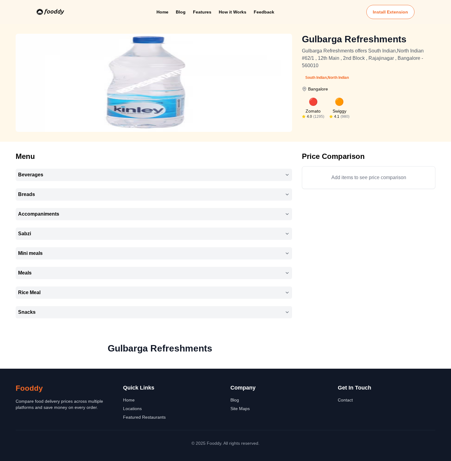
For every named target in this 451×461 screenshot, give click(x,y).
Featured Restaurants (144, 417)
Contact (345, 400)
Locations (132, 408)
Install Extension (390, 12)
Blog (181, 12)
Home (162, 12)
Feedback (264, 12)
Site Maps (240, 408)
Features (202, 12)
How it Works (232, 12)
